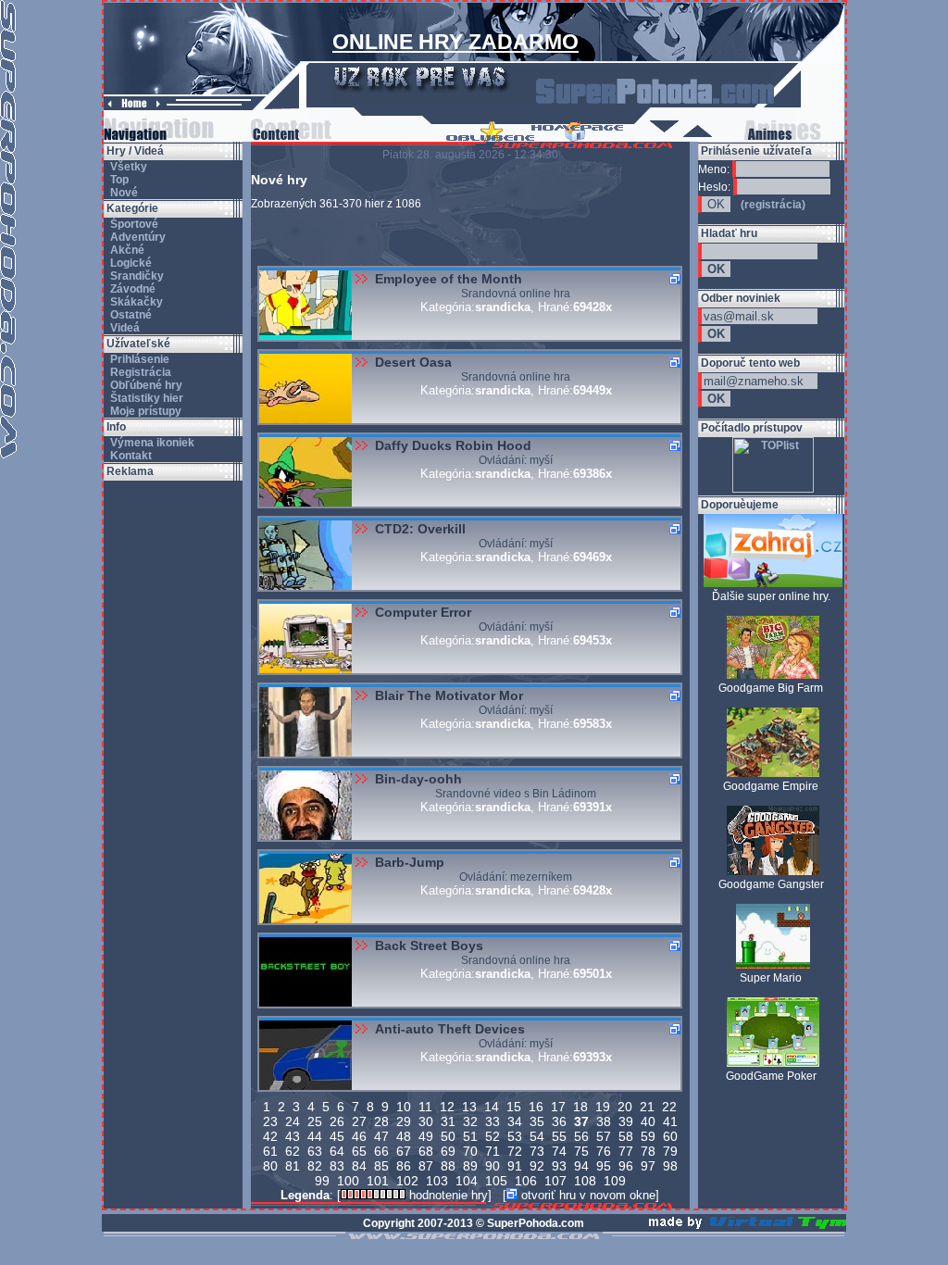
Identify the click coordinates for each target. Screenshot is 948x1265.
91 (515, 1166)
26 (337, 1121)
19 (603, 1106)
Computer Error (423, 612)
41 (670, 1121)
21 (647, 1106)
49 (426, 1136)
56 (581, 1136)
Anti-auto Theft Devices (450, 1028)
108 (585, 1180)
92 (537, 1166)
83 (337, 1166)
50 (448, 1136)
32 (470, 1121)
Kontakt (129, 455)
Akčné (125, 250)
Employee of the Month (448, 278)
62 (292, 1151)
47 (381, 1136)
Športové (132, 224)
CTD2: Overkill (420, 528)
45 (337, 1136)
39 (626, 1121)
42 (270, 1136)
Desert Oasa (413, 362)
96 (626, 1166)
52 (492, 1136)
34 (515, 1121)
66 (381, 1151)
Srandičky (135, 275)
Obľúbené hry (144, 385)
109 (615, 1180)
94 (581, 1166)
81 (292, 1166)
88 (448, 1166)
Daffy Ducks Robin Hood (453, 445)
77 (626, 1151)
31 (448, 1121)
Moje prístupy (144, 411)
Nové (122, 192)
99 (322, 1180)
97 (648, 1166)
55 (559, 1136)
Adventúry (136, 237)
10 (404, 1106)
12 (447, 1106)
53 (515, 1136)
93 (559, 1166)
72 (515, 1151)
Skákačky (135, 301)
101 (378, 1180)
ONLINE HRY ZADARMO (455, 42)
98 (670, 1166)
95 (603, 1166)
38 (603, 1121)
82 (315, 1166)
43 (292, 1136)
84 (359, 1166)
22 (669, 1106)
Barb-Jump (409, 862)
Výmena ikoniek (150, 442)
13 (469, 1106)
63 (315, 1151)
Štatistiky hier (145, 398)
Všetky (127, 166)
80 (270, 1166)
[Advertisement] (173, 758)
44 (315, 1136)
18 (580, 1106)
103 (437, 1180)
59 (648, 1136)
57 (603, 1136)
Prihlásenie (138, 359)
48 (404, 1136)
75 (581, 1151)
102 (407, 1180)
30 (426, 1121)
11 (425, 1106)
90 (492, 1166)
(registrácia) (773, 204)
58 (626, 1136)
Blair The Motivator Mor (449, 695)
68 (426, 1151)
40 (648, 1121)
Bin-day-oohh (418, 778)
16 (536, 1106)
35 (537, 1121)
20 (625, 1106)
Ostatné (129, 314)
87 (426, 1166)
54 (537, 1136)
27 (359, 1121)
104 (466, 1180)
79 (670, 1151)
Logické (129, 263)
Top (118, 179)
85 (381, 1166)
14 (491, 1106)
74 (559, 1151)
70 (470, 1151)
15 (514, 1106)
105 (496, 1180)
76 (603, 1151)
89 (470, 1166)
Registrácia (139, 372)
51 (470, 1136)
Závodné (131, 288)
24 (292, 1121)
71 (492, 1151)
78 (648, 1151)
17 (558, 1106)
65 (359, 1151)
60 (670, 1136)
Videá (123, 327)
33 (492, 1121)
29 (404, 1121)
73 (537, 1151)
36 (559, 1121)
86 (404, 1166)
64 (337, 1151)
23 (270, 1121)
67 (404, 1151)
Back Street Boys (429, 945)
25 (315, 1121)
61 (270, 1151)
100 (348, 1180)
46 (359, 1136)
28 (381, 1121)
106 (526, 1180)
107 (555, 1180)
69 (448, 1151)
